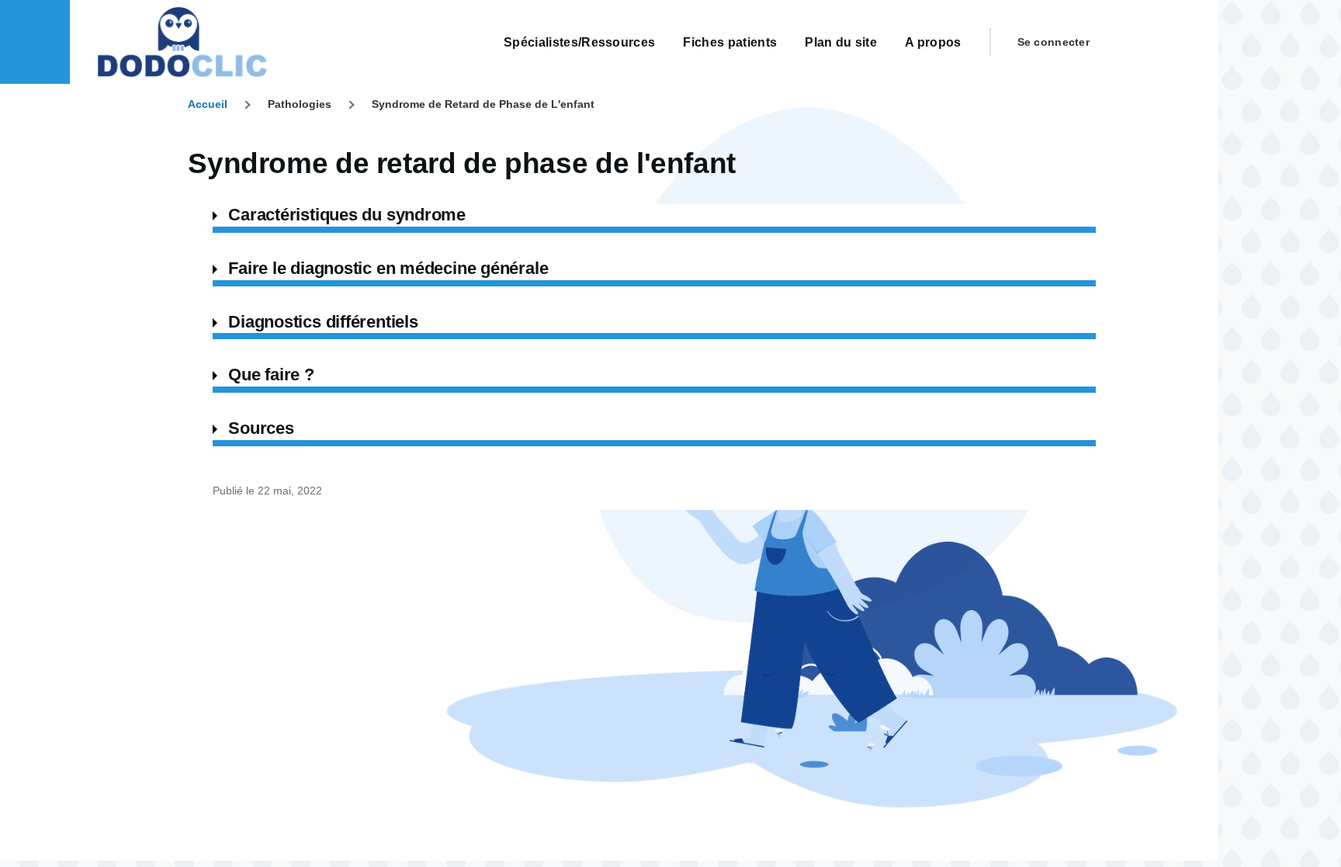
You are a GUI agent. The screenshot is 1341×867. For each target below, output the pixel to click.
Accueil (207, 104)
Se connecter (1053, 42)
